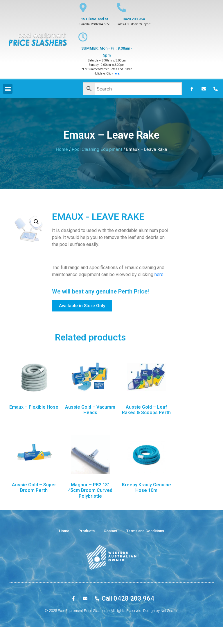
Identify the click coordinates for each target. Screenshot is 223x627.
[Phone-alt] (215, 88)
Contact (110, 531)
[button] (82, 305)
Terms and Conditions (145, 531)
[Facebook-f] (192, 88)
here (158, 274)
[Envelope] (203, 88)
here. (117, 73)
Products (86, 531)
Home (62, 149)
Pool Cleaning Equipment (97, 149)
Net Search (170, 610)
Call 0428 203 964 (128, 598)
